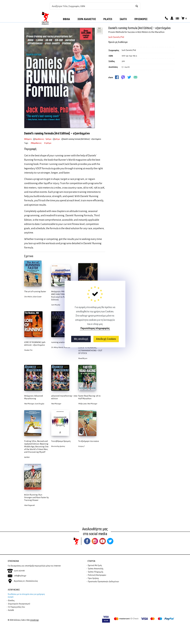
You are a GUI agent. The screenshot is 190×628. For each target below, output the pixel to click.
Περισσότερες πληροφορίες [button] (95, 328)
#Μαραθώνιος (36, 143)
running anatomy (59, 342)
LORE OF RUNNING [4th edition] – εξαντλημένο (34, 343)
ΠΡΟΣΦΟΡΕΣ (140, 19)
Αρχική (45, 18)
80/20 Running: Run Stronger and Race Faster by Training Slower (36, 497)
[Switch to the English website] (177, 18)
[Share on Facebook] (117, 77)
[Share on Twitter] (129, 77)
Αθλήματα (28, 139)
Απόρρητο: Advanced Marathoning (33, 397)
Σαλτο (123, 19)
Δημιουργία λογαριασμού (19, 604)
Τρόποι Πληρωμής (95, 572)
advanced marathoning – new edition (64, 397)
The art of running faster (35, 291)
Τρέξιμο (57, 139)
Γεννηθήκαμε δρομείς (61, 441)
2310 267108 (19, 571)
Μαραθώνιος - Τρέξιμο (42, 139)
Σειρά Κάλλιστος (87, 19)
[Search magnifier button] (137, 6)
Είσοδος (11, 600)
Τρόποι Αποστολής (95, 569)
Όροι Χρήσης (93, 578)
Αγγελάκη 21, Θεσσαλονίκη (26, 581)
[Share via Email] (135, 77)
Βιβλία (66, 19)
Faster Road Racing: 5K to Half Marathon (89, 397)
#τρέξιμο (47, 143)
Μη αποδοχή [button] (81, 338)
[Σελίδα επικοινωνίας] (166, 18)
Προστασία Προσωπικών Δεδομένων (103, 581)
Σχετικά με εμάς (95, 565)
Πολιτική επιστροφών (97, 575)
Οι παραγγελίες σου (16, 607)
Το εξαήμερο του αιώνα (88, 441)
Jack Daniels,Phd (116, 37)
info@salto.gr (20, 576)
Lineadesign (34, 620)
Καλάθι (11, 610)
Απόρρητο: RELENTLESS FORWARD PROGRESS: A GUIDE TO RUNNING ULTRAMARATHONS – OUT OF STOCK (90, 347)
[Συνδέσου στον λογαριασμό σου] (171, 18)
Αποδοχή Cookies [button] (106, 338)
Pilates (107, 19)
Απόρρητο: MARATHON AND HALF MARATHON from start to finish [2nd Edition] (62, 295)
